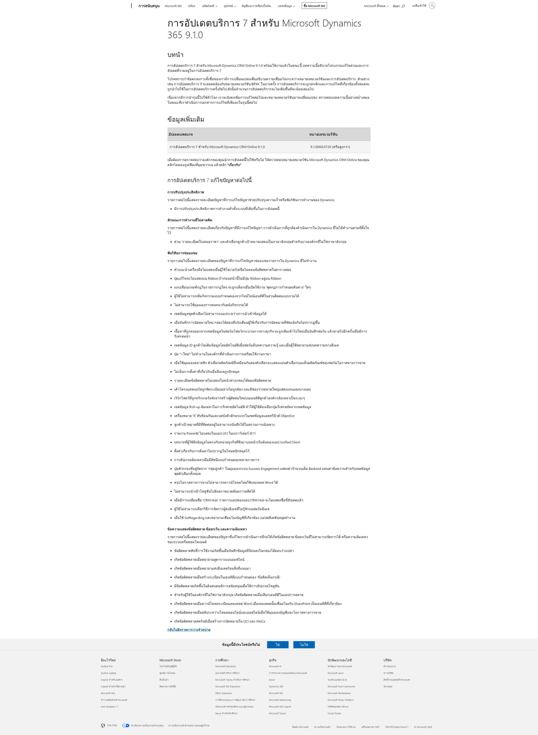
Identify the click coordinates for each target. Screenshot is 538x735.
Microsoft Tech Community (341, 686)
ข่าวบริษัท (388, 673)
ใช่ (278, 644)
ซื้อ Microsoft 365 (314, 6)
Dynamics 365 (276, 686)
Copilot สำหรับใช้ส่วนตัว (113, 686)
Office (191, 6)
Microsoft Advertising (280, 699)
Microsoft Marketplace (339, 693)
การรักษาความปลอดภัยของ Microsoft (288, 673)
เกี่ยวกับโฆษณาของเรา (396, 726)
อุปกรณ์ (228, 6)
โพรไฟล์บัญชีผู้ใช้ (168, 666)
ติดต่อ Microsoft (300, 726)
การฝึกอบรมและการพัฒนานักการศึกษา (235, 699)
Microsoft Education (225, 666)
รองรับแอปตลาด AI (337, 679)
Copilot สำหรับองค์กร (112, 679)
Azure (272, 679)
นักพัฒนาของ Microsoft (340, 666)
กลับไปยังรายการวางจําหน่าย (188, 629)
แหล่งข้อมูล (285, 6)
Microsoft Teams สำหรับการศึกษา (232, 679)
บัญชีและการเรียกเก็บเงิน (256, 6)
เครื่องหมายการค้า (370, 726)
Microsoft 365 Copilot (280, 706)
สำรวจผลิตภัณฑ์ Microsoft (114, 699)
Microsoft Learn (336, 673)
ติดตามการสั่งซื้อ (168, 686)
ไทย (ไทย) (112, 725)
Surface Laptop (108, 673)
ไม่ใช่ (304, 644)
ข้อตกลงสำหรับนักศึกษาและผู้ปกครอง (234, 706)
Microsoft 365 (173, 6)
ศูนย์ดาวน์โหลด (167, 673)
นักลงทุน (388, 686)
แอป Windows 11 (109, 706)
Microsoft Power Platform (340, 699)
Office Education (223, 693)
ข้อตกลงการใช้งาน (346, 726)
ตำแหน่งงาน (390, 666)
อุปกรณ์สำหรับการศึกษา (227, 673)
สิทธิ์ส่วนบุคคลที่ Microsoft (397, 679)
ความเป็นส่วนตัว (322, 726)
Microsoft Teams (277, 713)
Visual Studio (334, 713)
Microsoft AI (275, 666)
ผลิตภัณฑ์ (208, 6)
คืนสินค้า (164, 679)
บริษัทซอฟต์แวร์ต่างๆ (338, 706)
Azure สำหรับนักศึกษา (226, 713)
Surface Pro (106, 666)
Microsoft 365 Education (227, 686)
